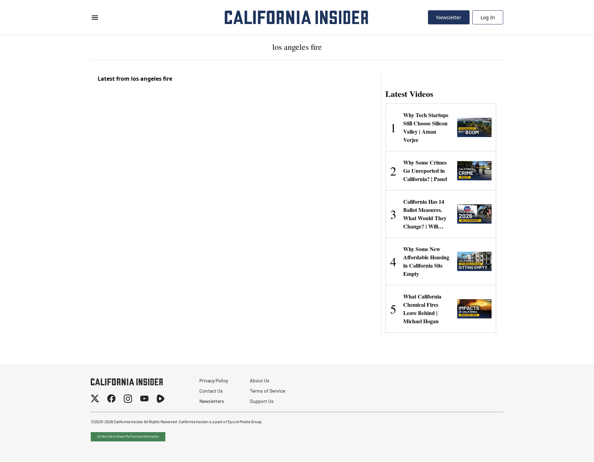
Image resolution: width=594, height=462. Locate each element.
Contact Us (211, 391)
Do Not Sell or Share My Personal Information (128, 436)
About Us (260, 381)
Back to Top (568, 448)
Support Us (262, 401)
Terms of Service (267, 391)
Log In (488, 17)
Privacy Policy (213, 381)
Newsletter (448, 17)
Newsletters (211, 401)
